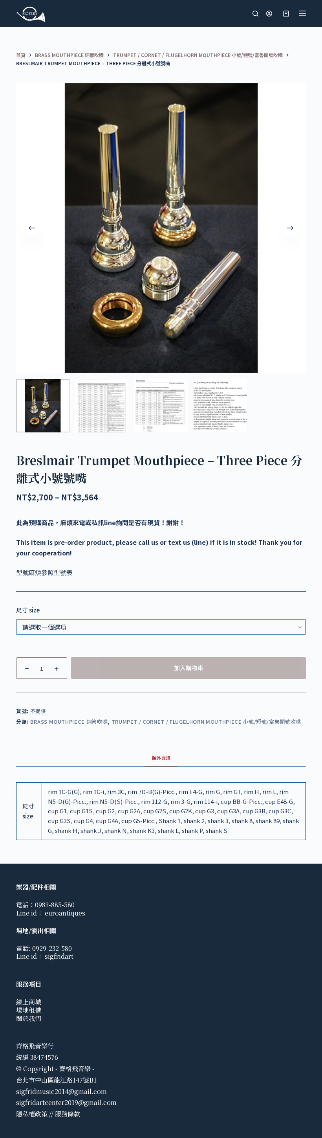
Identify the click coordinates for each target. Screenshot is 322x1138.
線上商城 (28, 1001)
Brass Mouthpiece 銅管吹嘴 (69, 721)
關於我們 (28, 1018)
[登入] (269, 14)
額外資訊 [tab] (161, 757)
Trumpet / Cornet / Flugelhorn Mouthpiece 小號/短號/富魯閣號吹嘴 (206, 721)
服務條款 (67, 1113)
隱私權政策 (32, 1113)
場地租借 (28, 1010)
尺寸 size (28, 610)
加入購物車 (188, 668)
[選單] (302, 13)
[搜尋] (255, 14)
